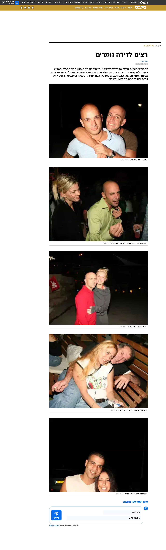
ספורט (124, 3)
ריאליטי (123, 8)
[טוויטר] (25, 7)
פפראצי (88, 8)
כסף (92, 3)
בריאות (77, 3)
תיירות (68, 3)
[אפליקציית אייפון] (29, 7)
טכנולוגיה (58, 3)
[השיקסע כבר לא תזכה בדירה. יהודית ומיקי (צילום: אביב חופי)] (98, 206)
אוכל (85, 3)
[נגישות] (3, 2)
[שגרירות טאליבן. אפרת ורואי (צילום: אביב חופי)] (98, 457)
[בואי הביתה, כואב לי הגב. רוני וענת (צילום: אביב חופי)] (98, 373)
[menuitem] (131, 2)
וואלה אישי (109, 8)
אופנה (48, 3)
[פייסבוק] (21, 7)
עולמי (117, 8)
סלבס (99, 3)
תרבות (107, 3)
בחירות (116, 3)
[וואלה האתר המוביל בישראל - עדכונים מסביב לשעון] (143, 2)
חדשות (133, 3)
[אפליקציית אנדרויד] (32, 7)
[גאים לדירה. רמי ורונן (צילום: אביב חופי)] (98, 123)
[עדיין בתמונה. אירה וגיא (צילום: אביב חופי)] (98, 290)
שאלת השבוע (98, 8)
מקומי (130, 8)
